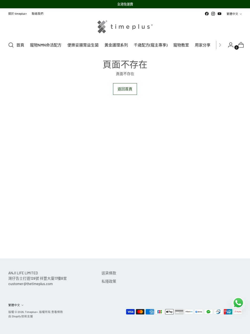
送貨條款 (109, 273)
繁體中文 (232, 13)
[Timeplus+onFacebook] (207, 13)
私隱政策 (109, 281)
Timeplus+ (31, 311)
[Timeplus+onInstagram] (213, 13)
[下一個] (220, 45)
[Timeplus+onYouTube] (219, 13)
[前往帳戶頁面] (229, 45)
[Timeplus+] (125, 27)
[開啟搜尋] (11, 45)
